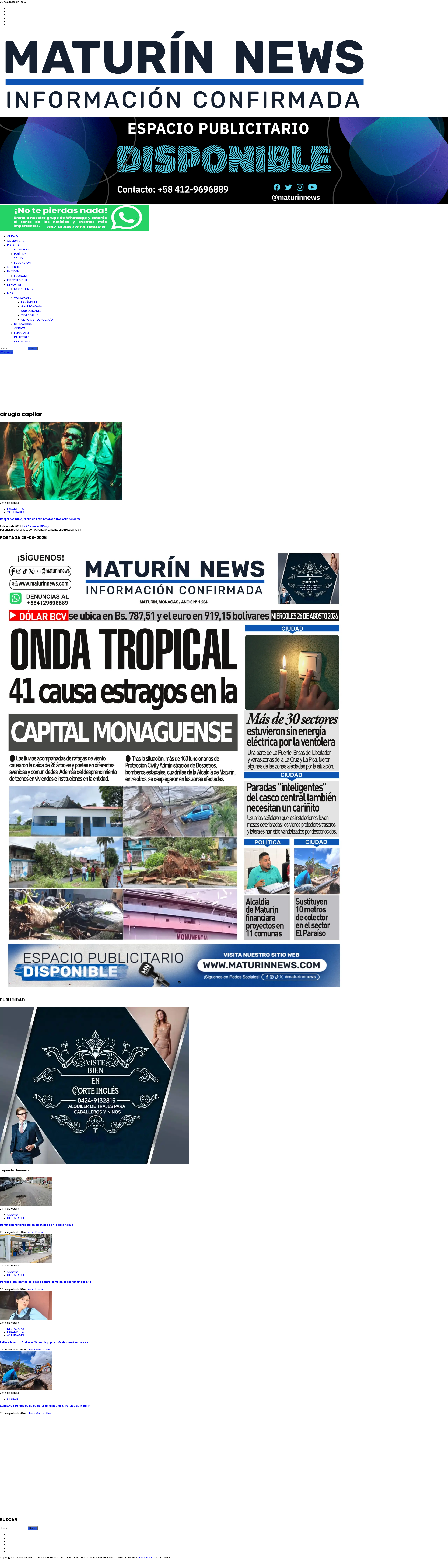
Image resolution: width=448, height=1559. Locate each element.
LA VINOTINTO (23, 289)
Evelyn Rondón (35, 1232)
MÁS (10, 293)
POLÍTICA (20, 254)
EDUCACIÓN (22, 263)
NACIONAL (14, 271)
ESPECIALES (22, 333)
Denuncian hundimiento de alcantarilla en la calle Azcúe (36, 1225)
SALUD (18, 258)
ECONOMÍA (21, 276)
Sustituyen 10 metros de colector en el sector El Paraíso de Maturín (45, 1405)
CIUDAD (12, 236)
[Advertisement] (224, 380)
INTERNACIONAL (18, 280)
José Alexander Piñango (36, 526)
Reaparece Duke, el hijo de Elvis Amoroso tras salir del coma (40, 519)
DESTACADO (22, 341)
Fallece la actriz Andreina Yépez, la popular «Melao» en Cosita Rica (44, 1342)
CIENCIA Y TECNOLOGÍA (37, 320)
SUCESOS (13, 267)
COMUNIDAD (15, 241)
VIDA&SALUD (29, 315)
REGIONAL (14, 245)
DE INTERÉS (21, 337)
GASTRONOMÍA (31, 306)
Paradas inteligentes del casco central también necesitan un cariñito (45, 1281)
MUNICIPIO (21, 249)
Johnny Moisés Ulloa (38, 1349)
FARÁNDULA (29, 302)
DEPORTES (14, 285)
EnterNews (145, 1557)
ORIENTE (20, 328)
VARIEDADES (22, 298)
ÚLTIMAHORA (23, 324)
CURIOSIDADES (31, 311)
